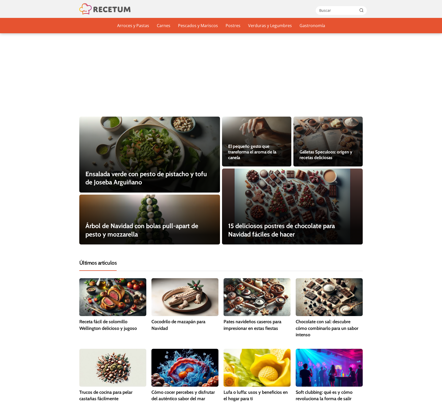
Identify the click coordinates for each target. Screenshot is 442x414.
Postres (233, 25)
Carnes (163, 25)
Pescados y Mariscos (198, 25)
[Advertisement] (221, 78)
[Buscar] (361, 10)
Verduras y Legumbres (270, 25)
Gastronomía (312, 25)
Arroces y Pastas (133, 25)
